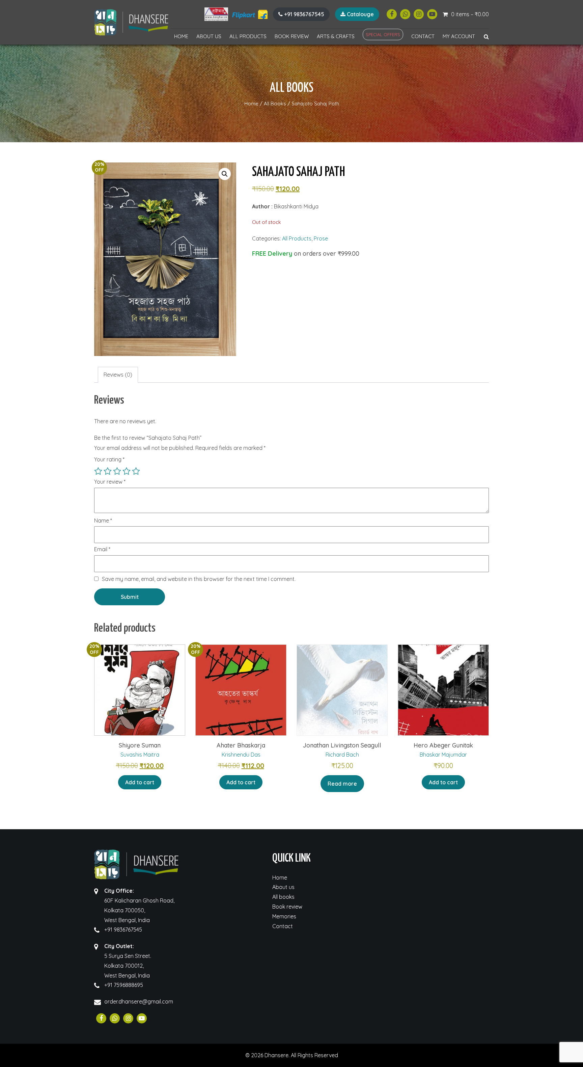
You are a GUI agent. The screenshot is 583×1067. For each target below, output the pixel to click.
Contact (423, 36)
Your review (110, 482)
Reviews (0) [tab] (118, 374)
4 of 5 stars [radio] (126, 471)
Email (102, 550)
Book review (292, 36)
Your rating (109, 459)
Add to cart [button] (139, 782)
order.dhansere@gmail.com (138, 1001)
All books (283, 896)
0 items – (470, 14)
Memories (284, 916)
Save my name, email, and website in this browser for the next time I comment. (199, 579)
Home (181, 36)
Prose (321, 238)
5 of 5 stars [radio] (136, 471)
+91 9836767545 (303, 14)
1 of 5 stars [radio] (98, 471)
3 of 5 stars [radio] (117, 471)
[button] (225, 174)
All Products (248, 36)
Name (103, 521)
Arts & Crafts (336, 36)
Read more (342, 783)
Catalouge (359, 14)
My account (459, 36)
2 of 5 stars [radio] (108, 471)
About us (208, 36)
